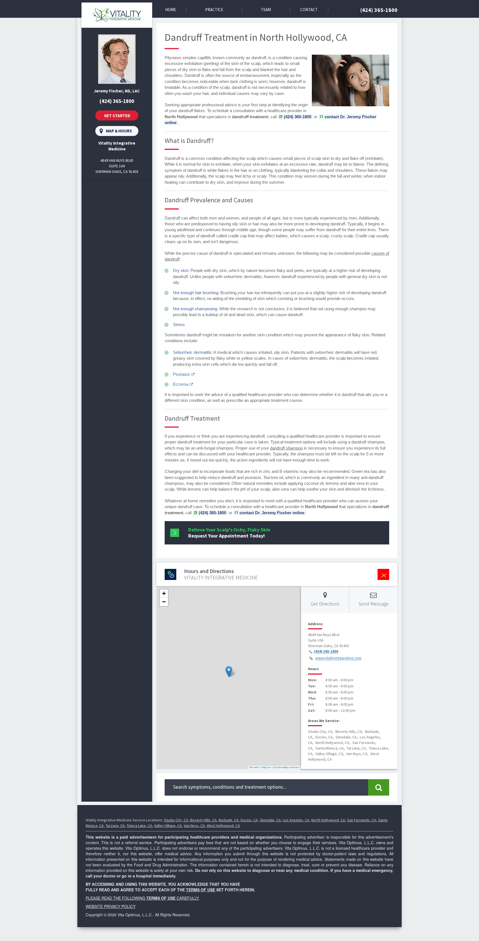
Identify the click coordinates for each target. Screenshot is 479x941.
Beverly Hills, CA (203, 820)
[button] (228, 671)
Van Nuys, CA (194, 825)
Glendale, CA (270, 820)
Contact (309, 9)
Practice (214, 9)
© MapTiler (265, 767)
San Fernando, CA (361, 820)
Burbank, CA (229, 820)
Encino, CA (249, 820)
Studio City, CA (176, 820)
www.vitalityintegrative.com (338, 658)
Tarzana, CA (115, 825)
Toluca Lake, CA (139, 825)
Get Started (117, 115)
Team (266, 9)
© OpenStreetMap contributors (285, 767)
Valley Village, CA (168, 825)
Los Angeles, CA (296, 820)
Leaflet (255, 767)
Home (170, 9)
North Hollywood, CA (328, 820)
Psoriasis (181, 374)
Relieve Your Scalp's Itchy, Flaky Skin (229, 532)
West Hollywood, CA (223, 825)
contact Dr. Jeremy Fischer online (272, 512)
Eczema (180, 384)
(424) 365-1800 (379, 9)
